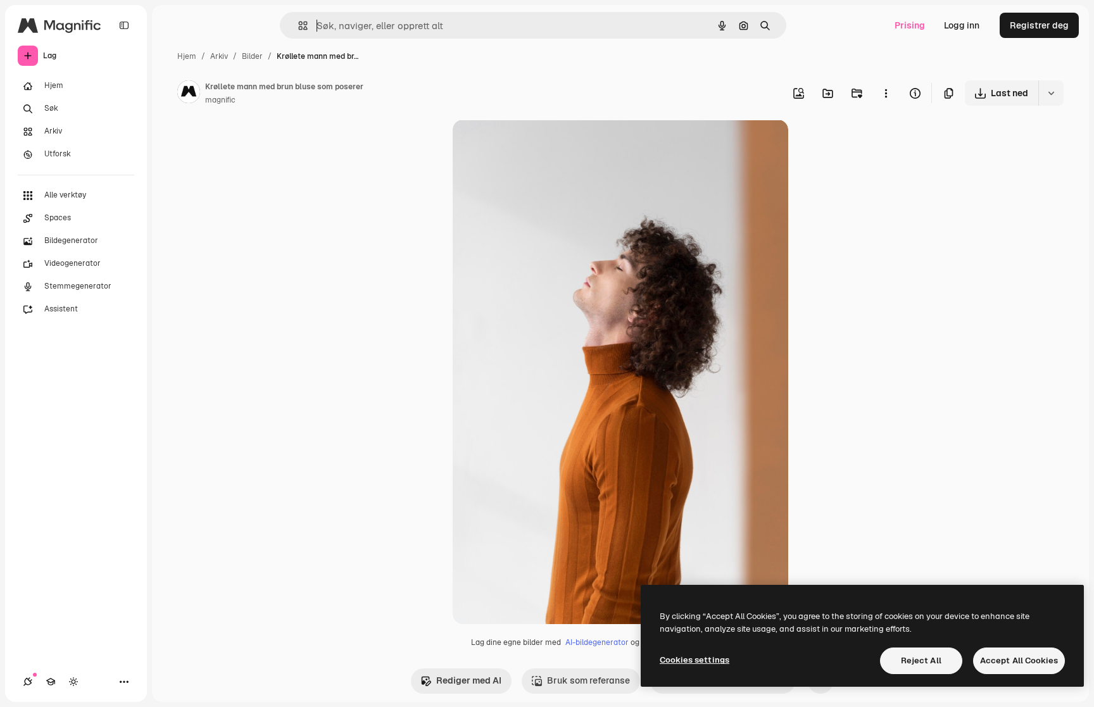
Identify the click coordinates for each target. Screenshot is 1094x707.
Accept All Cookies (1019, 660)
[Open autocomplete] (297, 25)
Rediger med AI (468, 680)
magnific (220, 100)
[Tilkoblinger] (28, 682)
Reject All (921, 660)
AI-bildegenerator (597, 642)
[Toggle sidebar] (124, 25)
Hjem (186, 56)
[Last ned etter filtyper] (1051, 93)
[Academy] (51, 682)
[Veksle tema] (73, 682)
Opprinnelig (542, 144)
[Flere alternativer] (885, 93)
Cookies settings (694, 659)
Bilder (252, 56)
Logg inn (961, 25)
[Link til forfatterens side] (188, 93)
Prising (910, 25)
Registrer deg (1039, 25)
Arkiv (219, 56)
